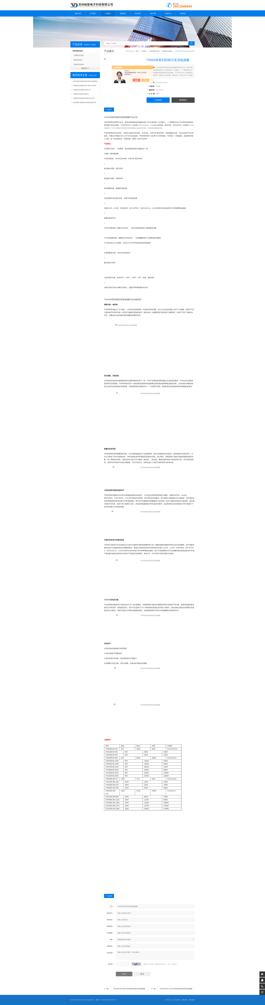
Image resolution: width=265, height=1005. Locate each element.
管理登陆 (184, 1000)
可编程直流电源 (79, 55)
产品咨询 (158, 100)
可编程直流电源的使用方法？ (82, 90)
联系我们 (183, 13)
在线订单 (168, 13)
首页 (137, 51)
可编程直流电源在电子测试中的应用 (84, 85)
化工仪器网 (176, 1000)
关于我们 (93, 13)
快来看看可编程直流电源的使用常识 (84, 102)
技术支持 (138, 13)
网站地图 (192, 1000)
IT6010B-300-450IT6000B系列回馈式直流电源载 (129, 989)
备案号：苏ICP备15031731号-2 (106, 1000)
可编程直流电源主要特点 (81, 94)
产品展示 (108, 13)
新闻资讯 (123, 13)
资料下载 (153, 13)
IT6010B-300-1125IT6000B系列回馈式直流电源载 (176, 989)
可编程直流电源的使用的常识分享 (84, 98)
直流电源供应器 (78, 51)
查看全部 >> (85, 68)
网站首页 (78, 13)
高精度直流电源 (79, 64)
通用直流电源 (78, 60)
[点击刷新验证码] (136, 964)
